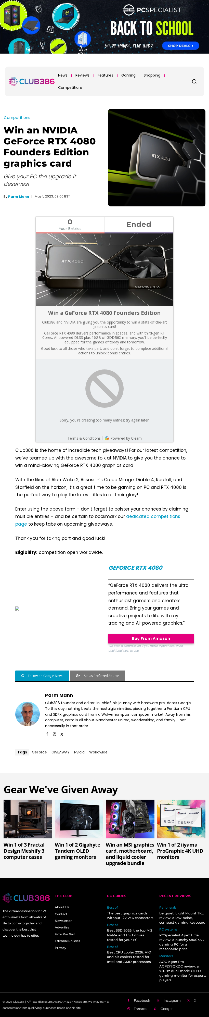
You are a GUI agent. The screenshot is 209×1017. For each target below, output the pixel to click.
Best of (112, 907)
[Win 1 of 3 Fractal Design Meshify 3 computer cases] (28, 819)
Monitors (166, 956)
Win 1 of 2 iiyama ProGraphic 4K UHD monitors (180, 850)
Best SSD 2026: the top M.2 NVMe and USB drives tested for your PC (129, 934)
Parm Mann (18, 196)
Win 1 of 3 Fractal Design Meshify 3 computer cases (24, 850)
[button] (194, 81)
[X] (62, 733)
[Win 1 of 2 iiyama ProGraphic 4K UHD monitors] (181, 819)
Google (167, 1009)
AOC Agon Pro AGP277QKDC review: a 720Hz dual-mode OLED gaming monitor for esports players (182, 971)
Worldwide (98, 752)
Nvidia (79, 752)
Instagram (172, 1000)
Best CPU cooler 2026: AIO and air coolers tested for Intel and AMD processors (129, 956)
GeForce (39, 752)
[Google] (155, 1009)
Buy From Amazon (151, 638)
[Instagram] (54, 733)
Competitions (17, 117)
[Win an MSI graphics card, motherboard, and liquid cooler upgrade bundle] (130, 819)
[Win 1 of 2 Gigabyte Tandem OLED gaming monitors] (79, 819)
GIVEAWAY (60, 752)
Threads (140, 1009)
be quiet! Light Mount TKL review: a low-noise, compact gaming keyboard (182, 917)
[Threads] (128, 1009)
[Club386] (32, 81)
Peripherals (167, 907)
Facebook (142, 1000)
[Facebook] (47, 733)
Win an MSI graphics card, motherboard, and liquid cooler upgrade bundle (130, 853)
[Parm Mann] (27, 714)
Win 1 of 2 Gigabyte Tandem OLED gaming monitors (77, 850)
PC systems (168, 929)
